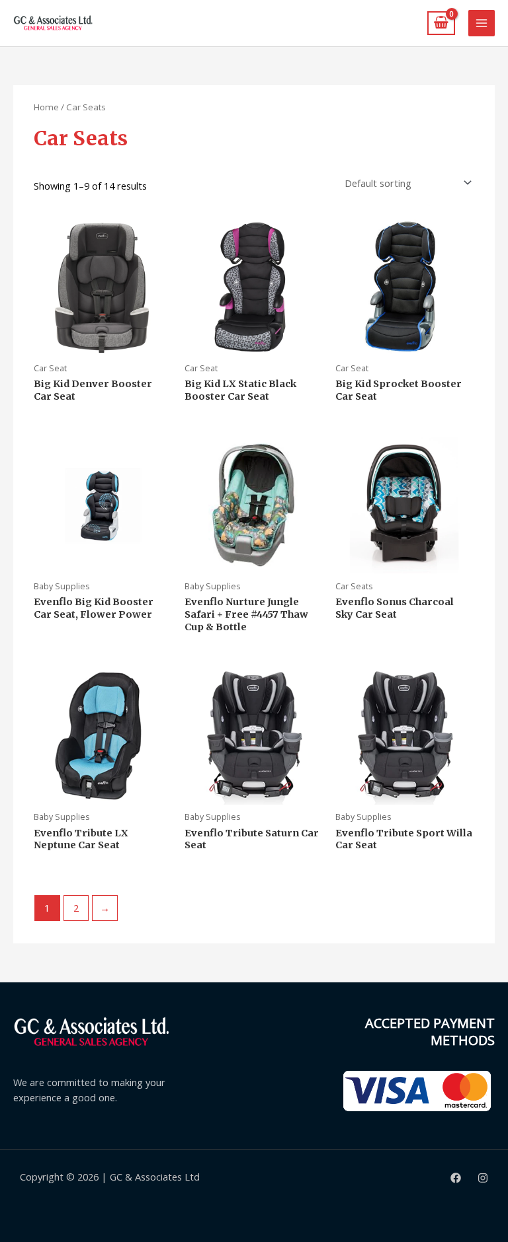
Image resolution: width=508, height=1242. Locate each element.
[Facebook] (455, 1178)
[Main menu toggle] (481, 23)
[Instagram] (483, 1178)
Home (46, 107)
